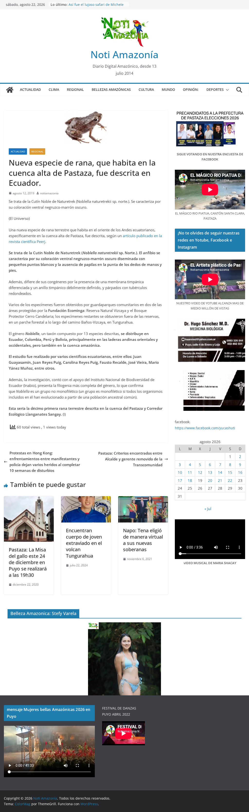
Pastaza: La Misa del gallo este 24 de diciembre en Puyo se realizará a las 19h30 (28, 562)
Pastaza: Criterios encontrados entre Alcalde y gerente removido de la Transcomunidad (130, 459)
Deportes (215, 89)
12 (200, 472)
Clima (54, 89)
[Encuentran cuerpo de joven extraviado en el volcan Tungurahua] (86, 499)
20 (210, 480)
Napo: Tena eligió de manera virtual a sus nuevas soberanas (143, 540)
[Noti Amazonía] (10, 90)
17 (180, 480)
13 (210, 472)
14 (220, 472)
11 (190, 472)
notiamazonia (49, 193)
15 (230, 472)
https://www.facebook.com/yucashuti (205, 428)
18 (190, 480)
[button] (226, 89)
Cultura (146, 89)
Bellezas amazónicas (111, 89)
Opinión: (191, 89)
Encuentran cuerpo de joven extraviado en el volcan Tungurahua (84, 543)
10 (180, 472)
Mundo (168, 89)
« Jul (208, 508)
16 (240, 472)
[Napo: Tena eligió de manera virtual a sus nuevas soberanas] (143, 499)
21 (220, 480)
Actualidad (30, 89)
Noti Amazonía (124, 54)
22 (230, 480)
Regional (75, 89)
